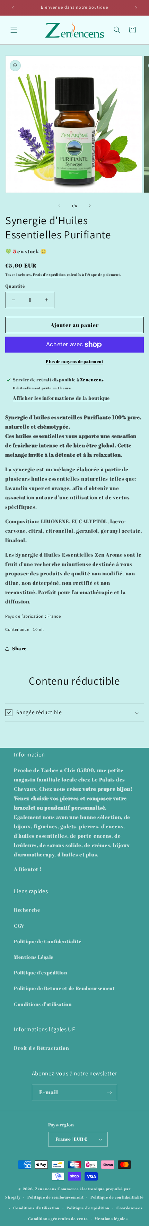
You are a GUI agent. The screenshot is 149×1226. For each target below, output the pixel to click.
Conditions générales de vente (58, 1218)
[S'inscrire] (109, 1092)
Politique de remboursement (55, 1197)
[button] (13, 29)
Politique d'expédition (40, 972)
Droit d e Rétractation (41, 1048)
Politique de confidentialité (117, 1197)
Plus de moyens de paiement (74, 361)
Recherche (27, 909)
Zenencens (45, 1188)
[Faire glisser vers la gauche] (59, 205)
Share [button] (19, 648)
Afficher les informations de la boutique (61, 398)
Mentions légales (111, 1218)
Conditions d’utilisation (36, 1207)
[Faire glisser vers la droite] (89, 205)
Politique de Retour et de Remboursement (64, 988)
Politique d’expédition (88, 1207)
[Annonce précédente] (12, 7)
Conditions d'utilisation (43, 1004)
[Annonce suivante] (136, 7)
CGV (19, 925)
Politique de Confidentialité (47, 941)
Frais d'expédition (49, 274)
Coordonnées (129, 1207)
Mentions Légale (33, 957)
